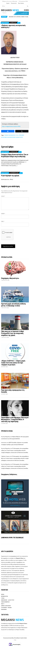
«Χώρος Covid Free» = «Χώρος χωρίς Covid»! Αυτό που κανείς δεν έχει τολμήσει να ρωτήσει (13, 363)
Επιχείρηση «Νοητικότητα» (10, 278)
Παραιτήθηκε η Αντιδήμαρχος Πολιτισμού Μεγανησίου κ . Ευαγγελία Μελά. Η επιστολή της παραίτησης (15, 419)
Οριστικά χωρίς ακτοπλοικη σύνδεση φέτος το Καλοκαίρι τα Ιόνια (13, 305)
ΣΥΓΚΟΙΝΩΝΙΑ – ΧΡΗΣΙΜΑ (6, 607)
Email (2, 221)
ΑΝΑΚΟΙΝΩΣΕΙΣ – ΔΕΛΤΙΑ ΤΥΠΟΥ (7, 600)
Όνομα (3, 213)
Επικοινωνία (14, 3)
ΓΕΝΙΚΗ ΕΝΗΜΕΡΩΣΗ (5, 602)
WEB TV (2, 603)
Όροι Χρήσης (21, 3)
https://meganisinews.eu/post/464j (11, 126)
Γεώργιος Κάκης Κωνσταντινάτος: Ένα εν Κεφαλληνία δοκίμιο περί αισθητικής (14, 155)
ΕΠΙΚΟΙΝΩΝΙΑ (3, 609)
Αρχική (7, 3)
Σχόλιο (3, 196)
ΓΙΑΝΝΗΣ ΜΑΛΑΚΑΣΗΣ (9, 135)
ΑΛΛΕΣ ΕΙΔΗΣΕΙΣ (4, 22)
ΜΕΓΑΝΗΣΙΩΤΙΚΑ (4, 596)
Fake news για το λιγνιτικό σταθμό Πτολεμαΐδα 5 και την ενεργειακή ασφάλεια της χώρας (12, 333)
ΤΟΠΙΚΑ (2, 598)
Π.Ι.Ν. (17, 135)
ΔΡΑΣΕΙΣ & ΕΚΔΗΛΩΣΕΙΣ (6, 605)
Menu (27, 10)
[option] (19, 16)
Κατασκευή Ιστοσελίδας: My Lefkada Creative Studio (15, 638)
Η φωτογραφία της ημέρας (10, 176)
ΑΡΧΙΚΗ (2, 594)
